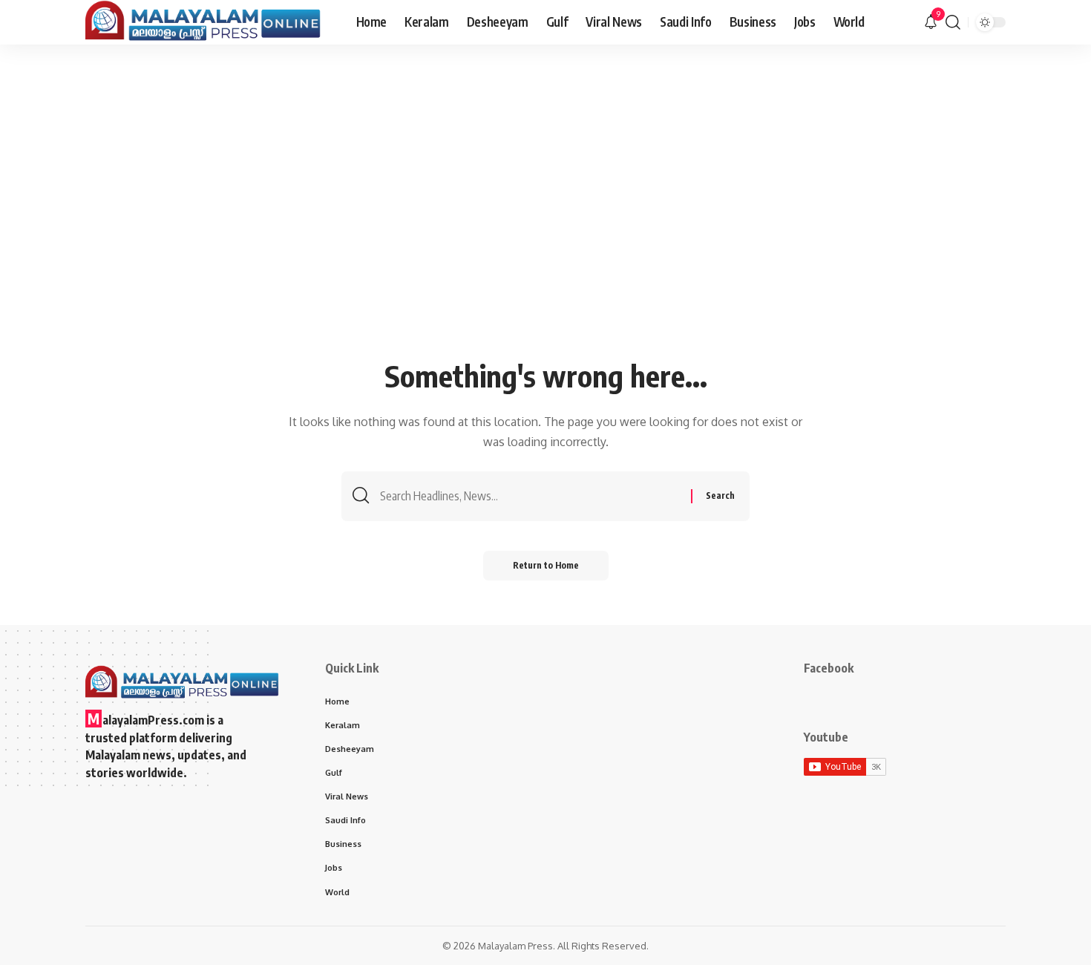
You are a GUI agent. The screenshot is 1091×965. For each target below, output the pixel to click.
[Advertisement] (545, 243)
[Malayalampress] (208, 22)
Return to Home (546, 565)
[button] (953, 22)
